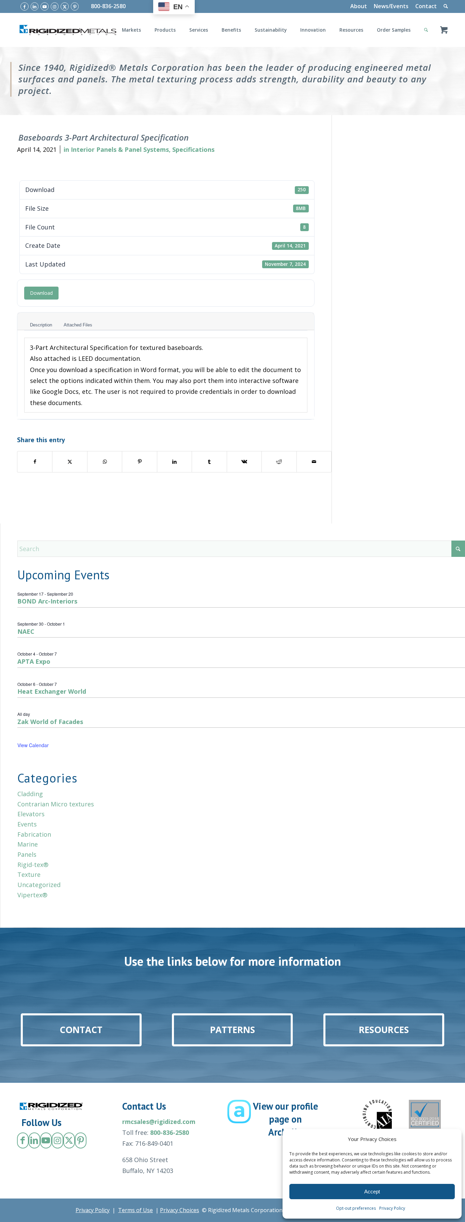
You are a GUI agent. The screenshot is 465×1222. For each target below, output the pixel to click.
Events (27, 824)
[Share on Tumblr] (209, 461)
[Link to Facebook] (24, 6)
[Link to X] (64, 6)
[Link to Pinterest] (75, 6)
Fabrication (34, 834)
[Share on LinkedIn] (174, 461)
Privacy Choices (179, 1210)
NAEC (25, 631)
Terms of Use (135, 1210)
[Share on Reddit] (279, 461)
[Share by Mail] (314, 461)
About (358, 6)
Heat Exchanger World (51, 691)
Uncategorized (39, 885)
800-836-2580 (108, 6)
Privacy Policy (392, 1208)
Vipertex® (32, 895)
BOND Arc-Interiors (47, 601)
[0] (444, 30)
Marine (27, 844)
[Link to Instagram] (55, 6)
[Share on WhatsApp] (104, 461)
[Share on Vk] (244, 461)
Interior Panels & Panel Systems (120, 149)
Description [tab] (41, 324)
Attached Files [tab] (78, 324)
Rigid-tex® (32, 865)
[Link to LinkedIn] (34, 6)
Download (41, 293)
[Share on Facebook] (34, 461)
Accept (372, 1191)
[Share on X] (69, 461)
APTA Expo (33, 661)
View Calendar (33, 745)
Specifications (193, 149)
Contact (426, 6)
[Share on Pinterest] (139, 461)
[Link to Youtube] (44, 6)
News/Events (391, 6)
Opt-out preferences (356, 1208)
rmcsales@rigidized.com (158, 1122)
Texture (29, 874)
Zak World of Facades (50, 722)
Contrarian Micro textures (55, 804)
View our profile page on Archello (285, 1119)
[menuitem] (358, 6)
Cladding (30, 794)
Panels (26, 854)
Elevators (31, 814)
